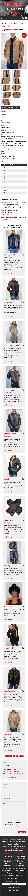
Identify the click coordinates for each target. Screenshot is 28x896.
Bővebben (8, 274)
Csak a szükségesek (14, 890)
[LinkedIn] (11, 756)
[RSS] (17, 13)
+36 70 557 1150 (6, 214)
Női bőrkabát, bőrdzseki (13, 302)
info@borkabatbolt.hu (13, 771)
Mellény (7, 566)
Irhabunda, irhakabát (12, 345)
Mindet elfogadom (14, 884)
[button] (26, 18)
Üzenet (5, 803)
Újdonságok (8, 648)
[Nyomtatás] (22, 756)
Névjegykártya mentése (12, 778)
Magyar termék (10, 734)
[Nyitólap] (14, 4)
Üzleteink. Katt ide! (10, 108)
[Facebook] (5, 756)
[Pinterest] (14, 756)
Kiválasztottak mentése (14, 887)
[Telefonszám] (14, 13)
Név (4, 788)
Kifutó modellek (10, 691)
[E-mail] (11, 13)
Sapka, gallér (9, 607)
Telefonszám (6, 798)
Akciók (6, 479)
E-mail (5, 793)
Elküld (22, 832)
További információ (7, 893)
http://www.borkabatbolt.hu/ (14, 773)
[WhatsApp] (17, 756)
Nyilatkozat (6, 820)
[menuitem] (1, 18)
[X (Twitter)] (8, 756)
